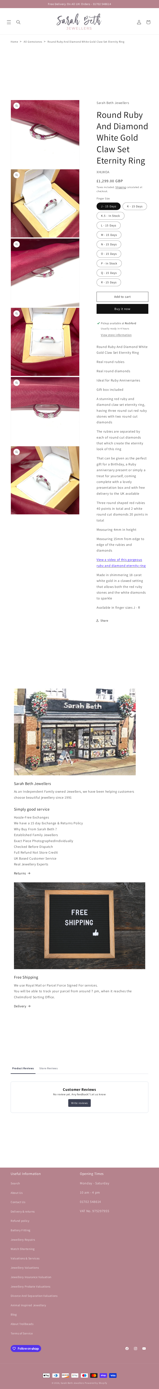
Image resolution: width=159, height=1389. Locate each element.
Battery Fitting (20, 1230)
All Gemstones (33, 41)
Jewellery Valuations (25, 1267)
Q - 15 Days (109, 273)
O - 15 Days (109, 254)
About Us (16, 1193)
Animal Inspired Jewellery (28, 1305)
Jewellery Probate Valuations (30, 1286)
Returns (20, 873)
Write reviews (79, 1103)
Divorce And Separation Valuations (34, 1296)
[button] (9, 22)
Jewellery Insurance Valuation (31, 1277)
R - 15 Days (109, 282)
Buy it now (122, 309)
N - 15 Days (109, 244)
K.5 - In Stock (110, 216)
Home (14, 41)
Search (15, 1183)
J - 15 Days (108, 206)
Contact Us (18, 1202)
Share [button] (104, 620)
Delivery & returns (23, 1211)
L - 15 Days (108, 225)
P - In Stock (109, 263)
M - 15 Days (109, 235)
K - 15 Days (135, 206)
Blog (14, 1314)
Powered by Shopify (96, 1382)
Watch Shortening (23, 1249)
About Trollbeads (22, 1324)
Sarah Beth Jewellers (72, 1382)
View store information (116, 335)
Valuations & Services (25, 1258)
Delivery (20, 1006)
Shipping (120, 187)
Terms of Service (22, 1333)
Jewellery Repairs (23, 1239)
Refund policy (20, 1221)
